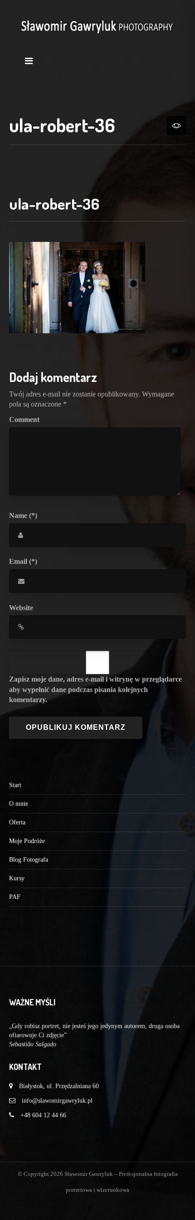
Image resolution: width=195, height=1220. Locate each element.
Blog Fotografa (28, 859)
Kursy (16, 878)
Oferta (17, 822)
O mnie (18, 803)
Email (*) (23, 561)
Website (21, 608)
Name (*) (23, 515)
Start (15, 785)
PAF (14, 897)
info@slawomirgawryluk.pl (57, 1100)
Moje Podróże (27, 841)
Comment (24, 419)
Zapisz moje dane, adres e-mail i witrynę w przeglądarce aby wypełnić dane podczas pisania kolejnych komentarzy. (95, 689)
